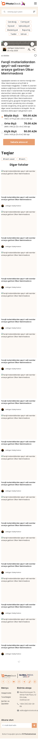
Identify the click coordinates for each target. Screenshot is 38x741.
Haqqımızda (6, 693)
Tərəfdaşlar (6, 697)
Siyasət (11, 26)
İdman (24, 34)
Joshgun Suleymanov (16, 49)
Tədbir (14, 34)
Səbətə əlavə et (19, 142)
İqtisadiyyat (24, 26)
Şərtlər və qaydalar (5, 702)
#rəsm (22, 159)
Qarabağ (12, 22)
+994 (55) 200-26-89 (27, 705)
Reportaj (26, 30)
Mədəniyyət (12, 30)
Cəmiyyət (24, 22)
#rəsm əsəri (9, 159)
